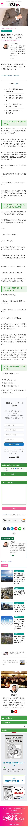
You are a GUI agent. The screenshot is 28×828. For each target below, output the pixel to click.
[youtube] (13, 59)
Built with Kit (14, 457)
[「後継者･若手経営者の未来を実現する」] (14, 5)
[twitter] (11, 59)
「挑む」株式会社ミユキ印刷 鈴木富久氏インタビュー (19, 593)
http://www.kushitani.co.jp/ (10, 75)
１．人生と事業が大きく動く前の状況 (14, 90)
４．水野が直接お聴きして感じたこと (14, 112)
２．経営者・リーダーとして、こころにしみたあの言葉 (14, 98)
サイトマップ (14, 810)
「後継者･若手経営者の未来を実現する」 (14, 813)
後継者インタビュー (7, 561)
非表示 (16, 83)
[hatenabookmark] (12, 528)
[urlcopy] (14, 533)
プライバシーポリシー (7, 514)
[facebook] (8, 528)
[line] (19, 528)
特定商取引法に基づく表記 (19, 808)
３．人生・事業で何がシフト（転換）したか (14, 105)
